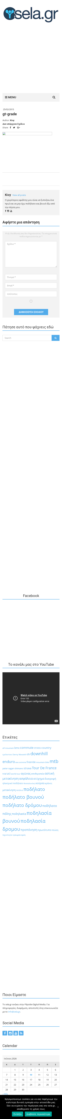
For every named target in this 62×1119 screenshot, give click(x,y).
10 (31, 1074)
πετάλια (19, 790)
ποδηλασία (19, 814)
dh (28, 754)
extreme (22, 762)
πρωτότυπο (44, 829)
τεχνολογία (7, 835)
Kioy (12, 120)
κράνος (48, 783)
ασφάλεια (26, 778)
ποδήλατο (34, 789)
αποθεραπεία (37, 773)
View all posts (19, 195)
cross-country (42, 748)
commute (26, 748)
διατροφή (50, 778)
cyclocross (7, 754)
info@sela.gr (14, 1011)
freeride (31, 762)
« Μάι (5, 1093)
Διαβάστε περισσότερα (38, 1114)
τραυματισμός (19, 834)
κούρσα (40, 783)
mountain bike (42, 762)
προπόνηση (29, 830)
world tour (15, 774)
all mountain (8, 748)
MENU (11, 97)
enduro (8, 761)
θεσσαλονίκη (29, 783)
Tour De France (44, 768)
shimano (19, 768)
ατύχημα (38, 778)
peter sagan (8, 768)
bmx (17, 747)
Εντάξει (18, 1114)
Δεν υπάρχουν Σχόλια (13, 124)
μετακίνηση (9, 790)
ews (17, 762)
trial (4, 773)
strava (27, 768)
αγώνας (26, 773)
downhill (39, 754)
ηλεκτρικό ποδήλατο (12, 783)
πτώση (55, 830)
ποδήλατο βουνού (23, 797)
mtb (54, 761)
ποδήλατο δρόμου (22, 805)
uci (8, 773)
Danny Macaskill (19, 754)
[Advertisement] (31, 59)
